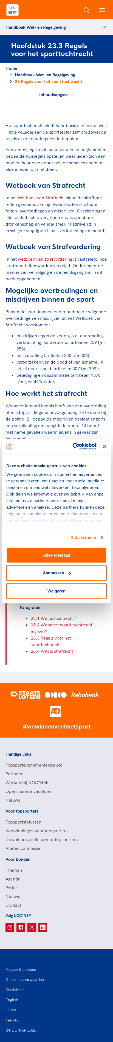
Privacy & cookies (20, 969)
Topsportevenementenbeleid (34, 765)
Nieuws (12, 800)
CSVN (10, 1010)
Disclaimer (14, 989)
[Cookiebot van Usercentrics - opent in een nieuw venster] (73, 446)
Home (11, 68)
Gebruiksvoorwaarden (24, 979)
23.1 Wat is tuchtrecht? (53, 618)
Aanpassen (53, 573)
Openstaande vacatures (28, 791)
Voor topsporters (21, 811)
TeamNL (12, 1020)
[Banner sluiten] (105, 446)
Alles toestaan (56, 554)
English (11, 999)
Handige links (18, 754)
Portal (11, 887)
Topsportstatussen (23, 822)
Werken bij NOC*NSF (27, 782)
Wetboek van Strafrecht (41, 197)
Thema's (13, 870)
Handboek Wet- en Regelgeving (35, 27)
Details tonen (83, 537)
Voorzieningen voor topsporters (36, 830)
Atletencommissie (22, 848)
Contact (13, 905)
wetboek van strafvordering (45, 259)
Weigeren (56, 590)
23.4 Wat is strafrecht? (53, 651)
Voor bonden (17, 859)
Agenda (13, 879)
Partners (13, 773)
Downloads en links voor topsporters (41, 839)
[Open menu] (101, 10)
